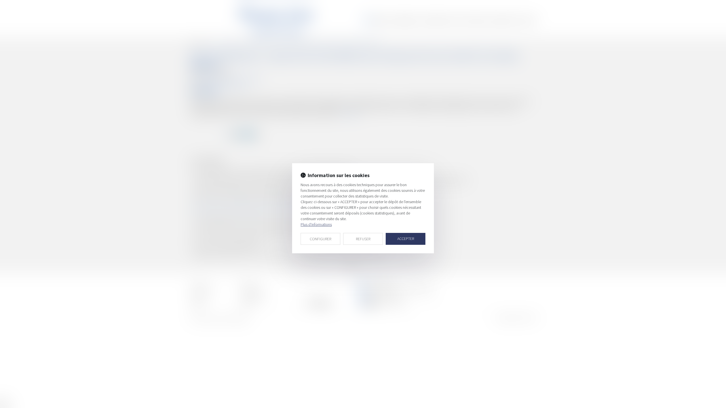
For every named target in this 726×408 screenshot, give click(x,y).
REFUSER (363, 238)
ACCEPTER (405, 238)
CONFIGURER (320, 238)
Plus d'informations (316, 224)
